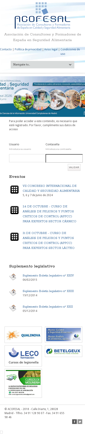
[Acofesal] (42, 28)
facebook (74, 421)
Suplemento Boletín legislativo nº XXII (48, 306)
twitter (80, 421)
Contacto (6, 49)
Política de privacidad (28, 49)
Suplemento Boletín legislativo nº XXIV (48, 275)
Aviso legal (51, 49)
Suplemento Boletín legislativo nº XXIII (48, 291)
